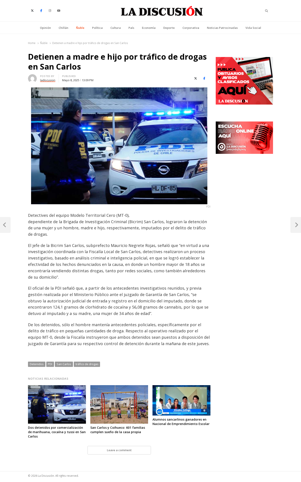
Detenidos (37, 364)
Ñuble (80, 28)
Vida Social (253, 28)
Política (97, 28)
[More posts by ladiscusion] (32, 77)
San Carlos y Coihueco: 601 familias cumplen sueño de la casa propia (117, 429)
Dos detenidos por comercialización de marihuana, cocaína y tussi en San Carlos (57, 431)
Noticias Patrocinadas (222, 28)
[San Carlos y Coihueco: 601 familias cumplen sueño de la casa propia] (119, 388)
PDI (50, 364)
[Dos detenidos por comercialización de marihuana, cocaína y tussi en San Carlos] (57, 388)
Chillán (63, 28)
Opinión (45, 28)
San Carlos (64, 364)
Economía (149, 28)
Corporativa (190, 28)
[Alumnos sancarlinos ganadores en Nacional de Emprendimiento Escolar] (181, 388)
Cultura (115, 28)
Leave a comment (119, 450)
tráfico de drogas (87, 364)
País (131, 28)
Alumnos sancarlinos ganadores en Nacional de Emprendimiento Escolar (181, 421)
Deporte (169, 28)
